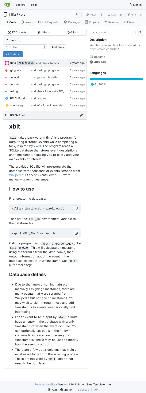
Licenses (83, 389)
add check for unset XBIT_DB (54, 63)
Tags (74, 32)
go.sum (14, 84)
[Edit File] (81, 115)
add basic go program (45, 70)
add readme (38, 98)
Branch (46, 32)
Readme (99, 57)
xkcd (37, 146)
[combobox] (25, 47)
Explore (20, 4)
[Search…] (140, 32)
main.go (14, 91)
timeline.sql (16, 105)
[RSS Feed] (77, 14)
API (96, 389)
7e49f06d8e (26, 62)
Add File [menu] (57, 47)
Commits (19, 32)
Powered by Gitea (46, 384)
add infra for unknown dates (48, 105)
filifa (12, 14)
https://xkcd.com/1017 (104, 49)
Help (34, 4)
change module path (44, 77)
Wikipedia (16, 175)
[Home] (7, 4)
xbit (22, 14)
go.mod (14, 77)
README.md (17, 98)
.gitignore (15, 70)
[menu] (53, 389)
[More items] (140, 22)
